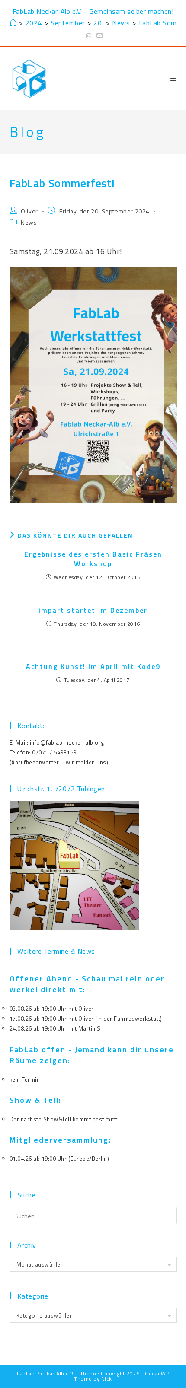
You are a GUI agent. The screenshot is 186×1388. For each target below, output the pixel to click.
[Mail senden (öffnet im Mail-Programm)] (98, 36)
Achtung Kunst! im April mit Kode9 (93, 666)
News (29, 222)
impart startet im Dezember (93, 610)
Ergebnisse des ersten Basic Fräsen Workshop (93, 559)
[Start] (13, 23)
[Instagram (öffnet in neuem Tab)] (88, 36)
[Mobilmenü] (173, 78)
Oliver (29, 211)
